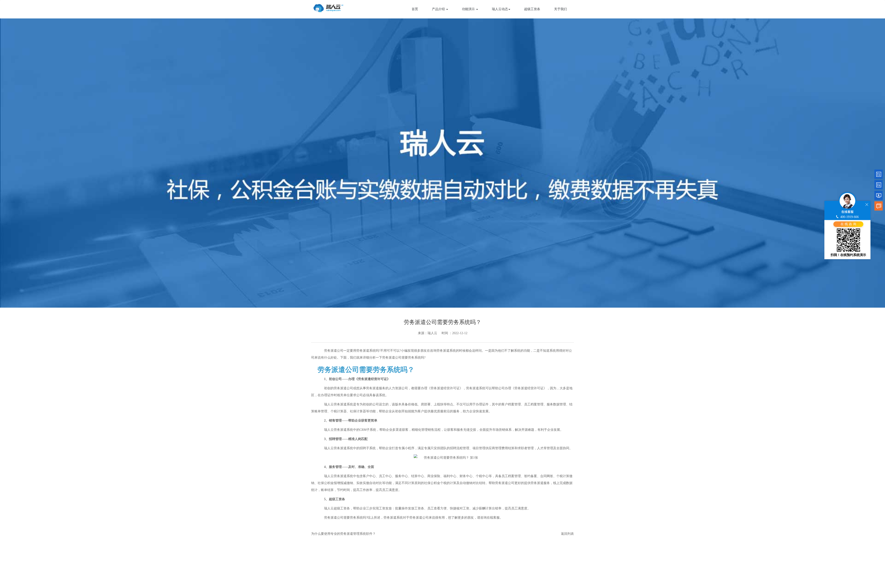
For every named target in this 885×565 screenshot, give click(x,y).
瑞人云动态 (500, 9)
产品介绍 (439, 9)
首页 (415, 9)
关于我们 (560, 9)
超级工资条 (532, 9)
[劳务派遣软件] (328, 7)
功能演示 (469, 9)
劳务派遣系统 (343, 404)
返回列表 (567, 533)
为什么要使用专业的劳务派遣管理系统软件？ (343, 533)
